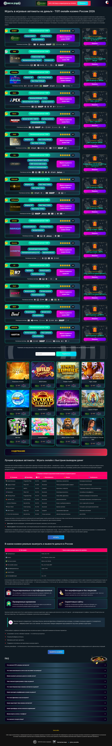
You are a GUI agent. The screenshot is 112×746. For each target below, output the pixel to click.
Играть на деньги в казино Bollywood (66, 207)
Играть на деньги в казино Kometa (66, 251)
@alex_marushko (74, 742)
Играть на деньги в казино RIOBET (66, 38)
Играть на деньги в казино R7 (66, 272)
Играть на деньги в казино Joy (66, 164)
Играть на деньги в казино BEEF (66, 314)
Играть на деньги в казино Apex (66, 100)
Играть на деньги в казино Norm (66, 121)
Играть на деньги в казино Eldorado (66, 186)
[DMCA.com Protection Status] (54, 742)
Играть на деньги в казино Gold (66, 141)
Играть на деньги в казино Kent (66, 293)
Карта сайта (56, 730)
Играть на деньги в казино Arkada (66, 229)
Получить (83, 3)
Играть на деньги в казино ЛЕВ (66, 59)
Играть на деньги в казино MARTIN (66, 334)
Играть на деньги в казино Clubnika (66, 79)
